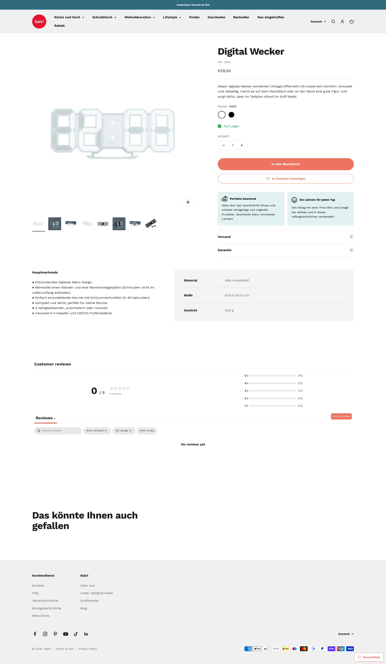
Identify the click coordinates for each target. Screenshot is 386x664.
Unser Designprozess (96, 593)
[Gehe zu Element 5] (102, 224)
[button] (273, 375)
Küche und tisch (67, 17)
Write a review (341, 416)
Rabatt (59, 26)
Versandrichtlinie (45, 601)
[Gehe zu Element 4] (86, 224)
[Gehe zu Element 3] (70, 224)
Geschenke (216, 17)
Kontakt (38, 585)
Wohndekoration (137, 17)
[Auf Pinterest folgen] (55, 634)
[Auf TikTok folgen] (76, 634)
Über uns (87, 585)
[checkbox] (147, 430)
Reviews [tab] (45, 417)
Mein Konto (40, 616)
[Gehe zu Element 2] (54, 224)
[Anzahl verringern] (224, 145)
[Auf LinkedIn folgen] (86, 634)
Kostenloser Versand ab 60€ (193, 4)
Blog (83, 608)
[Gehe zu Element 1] (38, 224)
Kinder (194, 17)
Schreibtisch (102, 17)
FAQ (35, 593)
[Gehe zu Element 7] (135, 224)
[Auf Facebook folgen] (35, 634)
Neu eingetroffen (270, 17)
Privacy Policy (87, 648)
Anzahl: (223, 136)
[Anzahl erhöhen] (242, 145)
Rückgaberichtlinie (46, 608)
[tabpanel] (193, 458)
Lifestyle (170, 17)
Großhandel (89, 601)
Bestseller (241, 17)
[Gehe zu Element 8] (151, 224)
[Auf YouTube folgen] (65, 634)
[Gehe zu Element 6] (119, 224)
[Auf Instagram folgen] (45, 634)
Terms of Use (64, 648)
